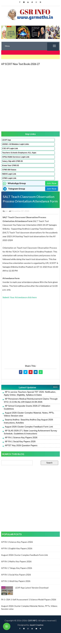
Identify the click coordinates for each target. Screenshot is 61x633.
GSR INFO (32, 620)
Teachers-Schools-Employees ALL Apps (19, 153)
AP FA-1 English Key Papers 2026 (16, 548)
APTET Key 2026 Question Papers (21, 445)
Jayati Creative (36, 625)
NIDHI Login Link (9, 174)
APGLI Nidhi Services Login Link (15, 157)
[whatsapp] (36, 2)
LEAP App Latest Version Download (31, 587)
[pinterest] (40, 2)
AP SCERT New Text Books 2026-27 (20, 64)
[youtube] (28, 2)
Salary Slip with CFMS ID (12, 161)
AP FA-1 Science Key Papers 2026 (21, 437)
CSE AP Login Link (10, 148)
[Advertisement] (30, 98)
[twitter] (32, 2)
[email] (36, 628)
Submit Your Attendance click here (20, 297)
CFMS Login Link (9, 178)
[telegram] (23, 2)
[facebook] (19, 2)
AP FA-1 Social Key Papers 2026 (20, 441)
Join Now (51, 183)
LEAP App (6, 140)
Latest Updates (27, 387)
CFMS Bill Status (9, 170)
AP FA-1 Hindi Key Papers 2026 (15, 581)
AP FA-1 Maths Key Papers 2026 (16, 561)
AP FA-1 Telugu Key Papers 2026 (16, 568)
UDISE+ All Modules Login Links (15, 144)
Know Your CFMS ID (10, 165)
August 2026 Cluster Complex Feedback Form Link (29, 426)
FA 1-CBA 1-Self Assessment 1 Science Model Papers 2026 (28, 599)
